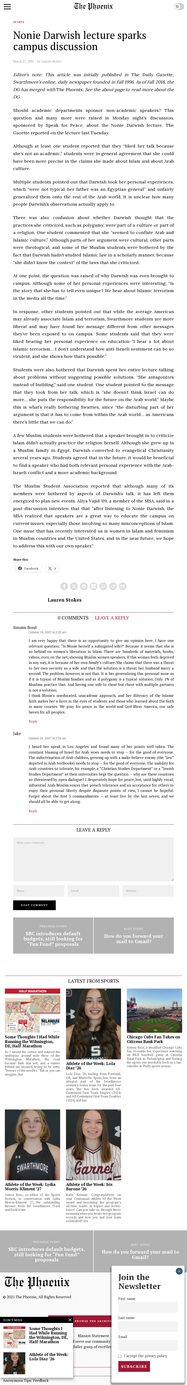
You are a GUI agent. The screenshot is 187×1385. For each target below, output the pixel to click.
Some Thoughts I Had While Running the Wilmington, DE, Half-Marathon (32, 1041)
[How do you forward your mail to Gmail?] (134, 935)
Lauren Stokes (51, 61)
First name (126, 1298)
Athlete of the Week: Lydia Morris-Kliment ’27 (30, 1186)
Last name (126, 1317)
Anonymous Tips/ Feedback (25, 1380)
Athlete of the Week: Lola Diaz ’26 (90, 1065)
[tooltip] (64, 586)
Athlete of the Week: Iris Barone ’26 (89, 1186)
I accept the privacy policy (145, 1355)
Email (122, 1336)
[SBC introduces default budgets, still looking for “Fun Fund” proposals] (53, 935)
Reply (33, 721)
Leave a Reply (112, 617)
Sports (18, 22)
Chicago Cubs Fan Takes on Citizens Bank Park (153, 1039)
